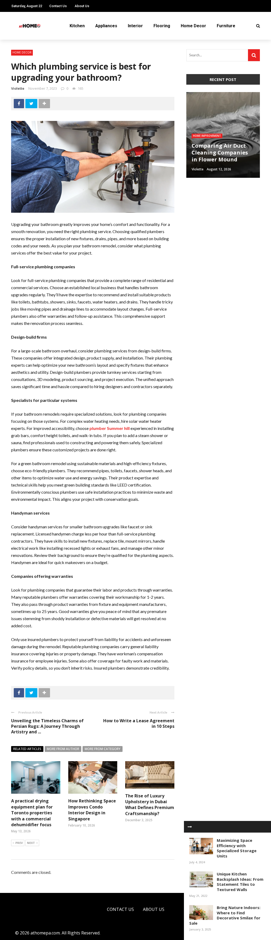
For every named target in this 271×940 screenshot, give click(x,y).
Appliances (106, 25)
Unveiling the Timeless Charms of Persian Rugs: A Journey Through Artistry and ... (47, 726)
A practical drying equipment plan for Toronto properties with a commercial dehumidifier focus (32, 813)
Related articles (27, 749)
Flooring (161, 25)
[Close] (190, 827)
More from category (102, 749)
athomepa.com (45, 933)
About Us (82, 6)
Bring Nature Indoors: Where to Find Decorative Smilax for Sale (224, 915)
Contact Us (58, 6)
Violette (17, 88)
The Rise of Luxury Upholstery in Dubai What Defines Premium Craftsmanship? (149, 804)
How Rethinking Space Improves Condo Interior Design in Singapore (92, 809)
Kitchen (77, 25)
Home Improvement (207, 136)
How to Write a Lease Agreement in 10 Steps (138, 723)
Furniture (226, 25)
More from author (63, 749)
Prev (19, 843)
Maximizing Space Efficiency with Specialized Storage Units (236, 848)
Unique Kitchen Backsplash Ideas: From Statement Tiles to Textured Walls (240, 881)
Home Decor (193, 25)
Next (31, 843)
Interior (135, 25)
